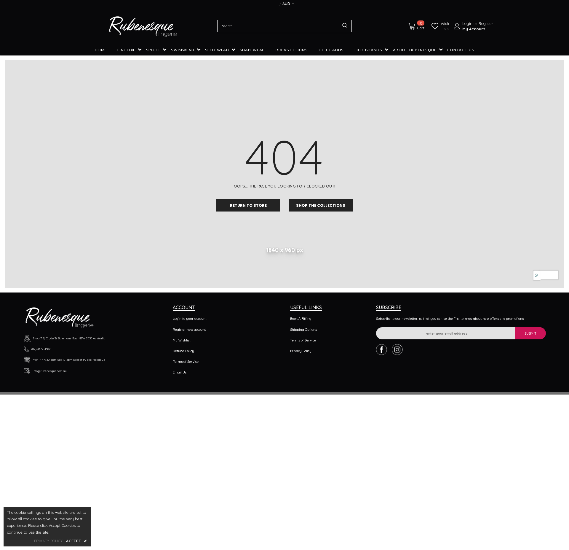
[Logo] (143, 26)
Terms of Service (186, 362)
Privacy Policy (300, 351)
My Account (473, 28)
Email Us (179, 372)
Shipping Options (303, 330)
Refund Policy (183, 351)
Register (486, 23)
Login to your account (190, 319)
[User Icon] (457, 26)
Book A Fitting (300, 319)
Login (468, 23)
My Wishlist (182, 340)
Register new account (189, 330)
